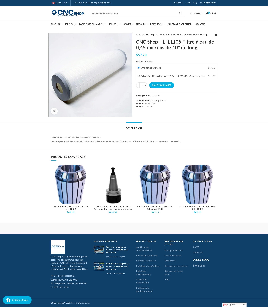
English (231, 304)
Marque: (140, 103)
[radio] (139, 68)
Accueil (139, 35)
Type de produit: (144, 100)
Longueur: (141, 106)
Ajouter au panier (161, 85)
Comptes (121, 257)
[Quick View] (88, 175)
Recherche (180, 13)
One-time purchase (151, 67)
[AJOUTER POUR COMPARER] (88, 169)
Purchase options (144, 61)
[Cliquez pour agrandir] (54, 111)
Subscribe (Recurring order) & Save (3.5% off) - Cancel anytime (173, 76)
